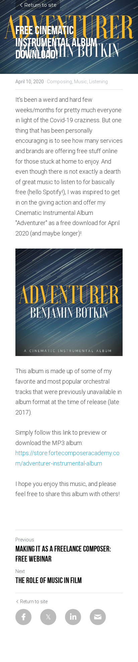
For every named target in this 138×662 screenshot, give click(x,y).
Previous (24, 539)
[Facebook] (23, 617)
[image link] (69, 302)
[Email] (98, 617)
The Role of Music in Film (48, 580)
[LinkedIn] (73, 617)
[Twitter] (48, 617)
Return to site (40, 5)
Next (20, 571)
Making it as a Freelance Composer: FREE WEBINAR (63, 553)
